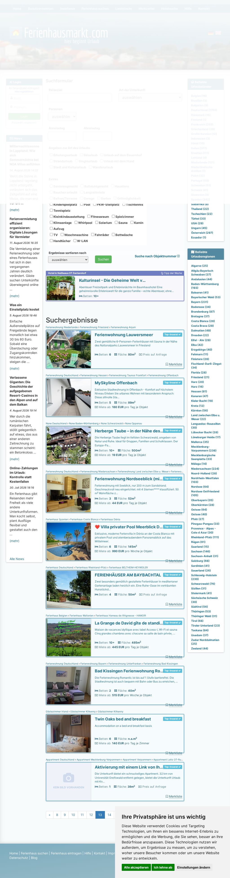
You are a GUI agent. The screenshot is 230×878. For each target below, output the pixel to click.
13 (100, 815)
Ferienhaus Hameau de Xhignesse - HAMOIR (120, 615)
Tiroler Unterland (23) (205, 625)
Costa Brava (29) (202, 325)
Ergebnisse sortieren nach (67, 253)
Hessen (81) (199, 391)
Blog (34, 858)
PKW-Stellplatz (107, 204)
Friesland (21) (200, 377)
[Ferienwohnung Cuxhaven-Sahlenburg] (68, 493)
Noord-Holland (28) (204, 473)
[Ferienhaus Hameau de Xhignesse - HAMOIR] (68, 638)
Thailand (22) (200, 209)
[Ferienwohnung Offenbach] (68, 397)
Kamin (138, 223)
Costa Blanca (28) (203, 321)
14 (109, 815)
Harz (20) (197, 382)
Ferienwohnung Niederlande (62, 327)
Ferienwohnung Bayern (93, 663)
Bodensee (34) (201, 307)
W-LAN (82, 241)
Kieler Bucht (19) (202, 400)
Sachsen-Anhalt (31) (204, 556)
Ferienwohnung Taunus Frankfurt (127, 375)
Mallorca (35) (200, 442)
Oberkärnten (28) (202, 505)
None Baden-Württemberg (83, 423)
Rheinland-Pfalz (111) (205, 537)
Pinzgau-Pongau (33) (205, 523)
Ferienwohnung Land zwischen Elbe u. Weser (143, 471)
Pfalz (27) (197, 519)
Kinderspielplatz (65, 204)
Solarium (105, 223)
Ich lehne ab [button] (163, 867)
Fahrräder (101, 235)
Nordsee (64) (200, 486)
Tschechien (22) (201, 214)
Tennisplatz (62, 210)
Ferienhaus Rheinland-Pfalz (91, 567)
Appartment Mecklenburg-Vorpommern (98, 759)
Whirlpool (84, 223)
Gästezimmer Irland (57, 711)
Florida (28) (199, 372)
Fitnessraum (99, 216)
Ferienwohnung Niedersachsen (98, 471)
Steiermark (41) (201, 593)
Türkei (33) (198, 218)
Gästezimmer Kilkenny (83, 711)
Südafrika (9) (200, 204)
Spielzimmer (124, 216)
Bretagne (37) (200, 316)
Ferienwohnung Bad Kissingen (160, 663)
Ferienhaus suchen (34, 853)
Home (13, 853)
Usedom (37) (199, 635)
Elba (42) (197, 345)
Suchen (103, 259)
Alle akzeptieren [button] (136, 867)
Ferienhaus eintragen (66, 853)
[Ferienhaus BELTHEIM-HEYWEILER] (68, 590)
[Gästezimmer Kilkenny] (68, 734)
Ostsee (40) (199, 514)
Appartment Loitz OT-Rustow (170, 759)
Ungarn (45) (199, 228)
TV (55, 235)
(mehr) (14, 210)
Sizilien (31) (198, 588)
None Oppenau (133, 423)
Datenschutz (18, 858)
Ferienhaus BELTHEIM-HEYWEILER (128, 567)
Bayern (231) (199, 302)
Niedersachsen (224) (205, 468)
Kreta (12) (197, 405)
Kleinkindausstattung (68, 216)
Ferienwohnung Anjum (123, 327)
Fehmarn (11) (199, 354)
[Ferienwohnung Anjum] (68, 349)
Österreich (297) (202, 232)
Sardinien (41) (200, 565)
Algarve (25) (199, 265)
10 (73, 815)
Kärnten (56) (199, 410)
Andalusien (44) (201, 279)
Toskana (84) (200, 630)
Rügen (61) (198, 542)
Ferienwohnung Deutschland (62, 375)
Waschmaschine (76, 235)
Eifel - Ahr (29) (201, 340)
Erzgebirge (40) (201, 349)
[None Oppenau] (68, 446)
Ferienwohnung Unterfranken (125, 663)
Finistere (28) (200, 359)
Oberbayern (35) (202, 500)
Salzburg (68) (200, 560)
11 (82, 815)
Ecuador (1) (198, 237)
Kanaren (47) (199, 396)
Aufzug (58, 229)
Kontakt (99, 853)
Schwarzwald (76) (203, 583)
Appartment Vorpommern (137, 759)
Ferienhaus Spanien (57, 519)
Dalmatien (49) (201, 330)
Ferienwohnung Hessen (94, 375)
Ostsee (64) (199, 509)
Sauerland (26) (201, 570)
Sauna (123, 223)
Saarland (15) (200, 546)
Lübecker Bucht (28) (204, 432)
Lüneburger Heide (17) (206, 437)
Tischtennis (134, 204)
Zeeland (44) (199, 648)
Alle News (17, 559)
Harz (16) (197, 386)
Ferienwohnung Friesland (94, 327)
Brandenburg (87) (203, 311)
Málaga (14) (199, 463)
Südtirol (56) (199, 606)
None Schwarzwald (112, 423)
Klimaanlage (62, 223)
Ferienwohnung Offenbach (163, 375)
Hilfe (87, 853)
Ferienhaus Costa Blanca (84, 519)
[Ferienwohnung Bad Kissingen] (68, 686)
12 (91, 815)
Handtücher (62, 241)
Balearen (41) (200, 292)
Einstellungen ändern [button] (193, 867)
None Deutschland (56, 423)
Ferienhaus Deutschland (60, 567)
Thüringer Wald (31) (204, 616)
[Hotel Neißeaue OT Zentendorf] (61, 288)
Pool (86, 204)
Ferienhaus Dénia (110, 519)
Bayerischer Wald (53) (206, 297)
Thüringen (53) (201, 611)
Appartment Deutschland (60, 759)
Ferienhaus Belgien (57, 615)
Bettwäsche (124, 235)
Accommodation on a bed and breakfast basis (123, 725)
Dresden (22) (200, 335)
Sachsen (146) (200, 551)
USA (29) (197, 223)
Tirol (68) (197, 620)
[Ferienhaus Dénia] (68, 541)
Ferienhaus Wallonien (81, 615)
